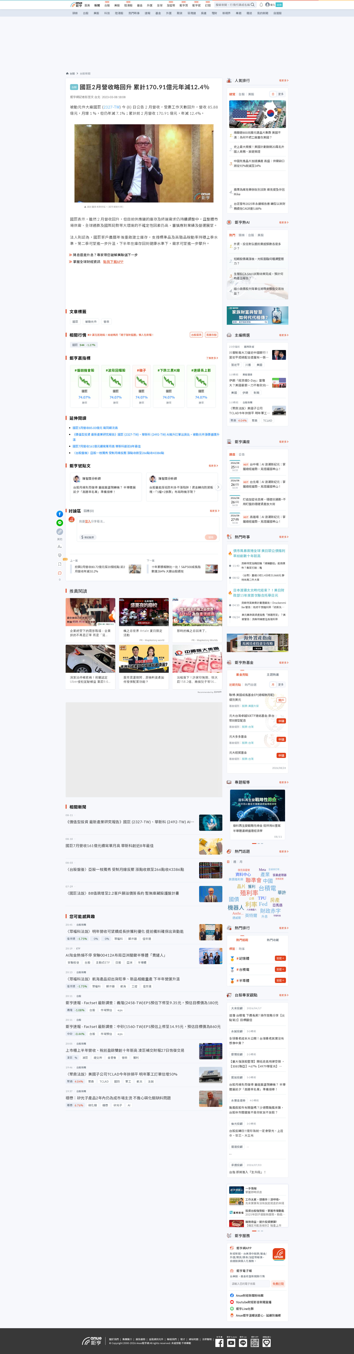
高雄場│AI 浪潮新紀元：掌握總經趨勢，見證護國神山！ (264, 519)
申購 (281, 721)
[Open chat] (59, 573)
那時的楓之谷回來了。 (192, 631)
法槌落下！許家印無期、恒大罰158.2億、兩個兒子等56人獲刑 (197, 679)
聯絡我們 (172, 1339)
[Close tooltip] (90, 573)
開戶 (281, 700)
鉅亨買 (184, 5)
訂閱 (208, 5)
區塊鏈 (192, 13)
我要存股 (211, 335)
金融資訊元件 (156, 1339)
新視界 (226, 13)
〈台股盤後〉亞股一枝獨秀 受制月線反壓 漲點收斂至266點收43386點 (118, 453)
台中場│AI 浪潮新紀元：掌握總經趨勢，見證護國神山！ (264, 466)
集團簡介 (127, 1339)
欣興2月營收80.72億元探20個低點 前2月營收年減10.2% (100, 569)
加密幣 (171, 5)
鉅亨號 (196, 5)
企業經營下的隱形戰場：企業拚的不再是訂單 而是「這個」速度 (90, 633)
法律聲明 (207, 1339)
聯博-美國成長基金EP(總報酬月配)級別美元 (251, 697)
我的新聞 (262, 13)
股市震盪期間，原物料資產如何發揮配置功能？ (144, 679)
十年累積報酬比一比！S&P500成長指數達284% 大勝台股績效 (176, 569)
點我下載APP (113, 261)
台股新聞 (85, 73)
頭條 (75, 13)
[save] (59, 564)
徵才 (182, 1339)
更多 (281, 94)
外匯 (149, 5)
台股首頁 (196, 335)
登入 (272, 4)
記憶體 (244, 958)
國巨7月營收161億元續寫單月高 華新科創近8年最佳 (107, 446)
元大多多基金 (238, 736)
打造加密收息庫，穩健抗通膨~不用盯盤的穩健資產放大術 (264, 501)
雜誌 (249, 13)
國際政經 (249, 346)
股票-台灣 (248, 726)
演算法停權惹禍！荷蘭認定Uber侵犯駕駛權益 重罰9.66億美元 (90, 679)
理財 (214, 13)
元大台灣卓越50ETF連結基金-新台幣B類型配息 (251, 718)
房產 (203, 13)
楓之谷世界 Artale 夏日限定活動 (143, 633)
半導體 (244, 980)
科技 (107, 13)
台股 (107, 5)
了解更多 (211, 358)
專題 (238, 13)
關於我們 (114, 1339)
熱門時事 (134, 13)
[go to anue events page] (261, 4)
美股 (117, 5)
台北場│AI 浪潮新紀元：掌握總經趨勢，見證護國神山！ (264, 484)
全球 (159, 5)
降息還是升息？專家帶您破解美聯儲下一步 (105, 254)
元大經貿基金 (238, 752)
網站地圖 (193, 1339)
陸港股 (128, 5)
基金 (140, 5)
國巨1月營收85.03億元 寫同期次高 (95, 427)
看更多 (212, 465)
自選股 (277, 13)
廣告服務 (140, 1339)
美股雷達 (248, 374)
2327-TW (111, 107)
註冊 (279, 4)
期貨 (179, 13)
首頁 (87, 5)
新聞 (97, 5)
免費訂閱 (278, 1283)
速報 (147, 13)
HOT (246, 464)
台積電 (244, 969)
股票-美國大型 (250, 706)
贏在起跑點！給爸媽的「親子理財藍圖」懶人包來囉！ (123, 335)
